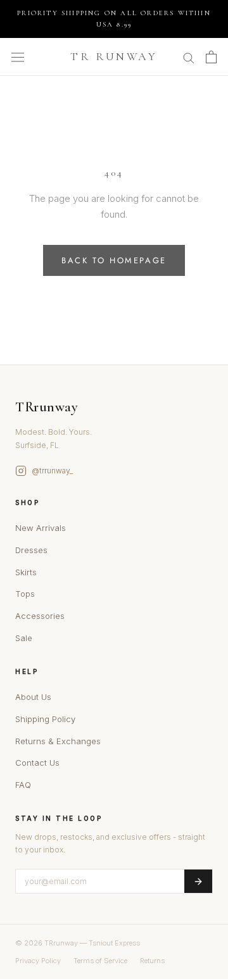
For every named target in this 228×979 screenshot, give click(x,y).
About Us (33, 697)
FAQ (23, 785)
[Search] (188, 56)
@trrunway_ (52, 470)
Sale (23, 638)
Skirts (26, 572)
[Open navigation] (17, 57)
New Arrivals (40, 528)
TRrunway (46, 407)
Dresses (31, 550)
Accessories (40, 616)
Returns (152, 960)
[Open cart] (211, 57)
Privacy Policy (38, 960)
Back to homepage (114, 260)
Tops (25, 594)
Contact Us (37, 763)
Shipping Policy (45, 719)
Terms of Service (100, 960)
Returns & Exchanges (58, 741)
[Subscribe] (198, 881)
